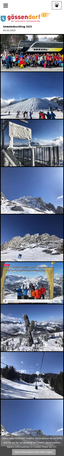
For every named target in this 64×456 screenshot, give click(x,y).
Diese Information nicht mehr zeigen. (34, 452)
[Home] (26, 17)
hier (55, 447)
